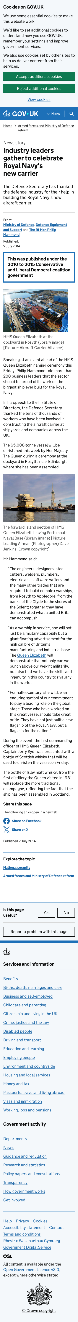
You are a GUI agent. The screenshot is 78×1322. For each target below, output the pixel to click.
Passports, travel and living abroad (34, 1092)
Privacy (22, 1221)
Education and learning (23, 1048)
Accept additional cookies (39, 76)
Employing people (19, 1057)
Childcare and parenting (24, 1004)
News (8, 1147)
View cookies (39, 99)
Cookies (40, 1221)
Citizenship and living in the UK (30, 1013)
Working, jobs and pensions (27, 1110)
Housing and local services (26, 1075)
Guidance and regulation (25, 1156)
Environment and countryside (29, 1066)
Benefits (10, 978)
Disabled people (17, 1031)
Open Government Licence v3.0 (31, 1269)
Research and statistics (24, 1164)
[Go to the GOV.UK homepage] (20, 114)
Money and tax (16, 1083)
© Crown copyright (39, 1310)
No (69, 912)
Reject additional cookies (39, 88)
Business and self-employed (28, 996)
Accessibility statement (24, 1227)
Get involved (14, 1199)
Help (7, 1221)
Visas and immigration (22, 1101)
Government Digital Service (27, 1247)
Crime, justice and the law (26, 1022)
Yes (49, 912)
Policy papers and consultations (31, 1173)
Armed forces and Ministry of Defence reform (38, 876)
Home (7, 126)
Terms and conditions (22, 1234)
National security (16, 867)
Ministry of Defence (18, 225)
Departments (15, 1138)
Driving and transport (22, 1039)
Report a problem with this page (39, 931)
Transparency (15, 1182)
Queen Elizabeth (31, 655)
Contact (56, 1227)
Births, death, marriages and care (32, 987)
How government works (24, 1191)
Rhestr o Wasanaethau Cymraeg (31, 1240)
